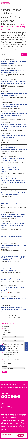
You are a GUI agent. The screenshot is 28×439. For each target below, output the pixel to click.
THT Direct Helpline (5, 406)
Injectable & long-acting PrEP (8, 79)
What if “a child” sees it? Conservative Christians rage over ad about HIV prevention (12, 169)
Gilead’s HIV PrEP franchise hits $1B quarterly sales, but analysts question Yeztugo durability (14, 115)
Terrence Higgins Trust (6, 437)
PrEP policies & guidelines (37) (12, 350)
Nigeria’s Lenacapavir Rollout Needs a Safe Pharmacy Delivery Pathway (13, 72)
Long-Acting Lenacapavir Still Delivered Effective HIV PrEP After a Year (12, 159)
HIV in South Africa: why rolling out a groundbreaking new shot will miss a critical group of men (13, 309)
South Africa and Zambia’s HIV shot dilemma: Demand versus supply (14, 62)
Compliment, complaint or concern (9, 431)
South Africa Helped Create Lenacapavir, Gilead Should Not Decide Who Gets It (12, 279)
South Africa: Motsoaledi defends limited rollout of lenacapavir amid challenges (13, 215)
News (5, 328)
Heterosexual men (5, 92)
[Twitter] (2, 396)
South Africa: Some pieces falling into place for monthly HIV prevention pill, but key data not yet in (14, 126)
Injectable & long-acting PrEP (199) (13, 345)
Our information (5, 432)
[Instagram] (18, 396)
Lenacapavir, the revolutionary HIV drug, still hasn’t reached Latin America (14, 105)
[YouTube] (15, 396)
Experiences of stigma (6, 166)
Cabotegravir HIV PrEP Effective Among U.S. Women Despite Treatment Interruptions (13, 82)
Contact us (3, 405)
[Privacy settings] (2, 436)
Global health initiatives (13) (11, 352)
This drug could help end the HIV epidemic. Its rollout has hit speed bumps (13, 194)
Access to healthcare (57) (11, 348)
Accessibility (4, 429)
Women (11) (7, 356)
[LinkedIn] (9, 396)
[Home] (7, 3)
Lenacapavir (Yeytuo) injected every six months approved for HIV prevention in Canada (12, 289)
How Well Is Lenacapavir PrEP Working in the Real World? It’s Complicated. (13, 299)
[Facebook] (12, 396)
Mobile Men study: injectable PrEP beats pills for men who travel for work (14, 95)
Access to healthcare (6, 102)
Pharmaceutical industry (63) (11, 346)
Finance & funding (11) (10, 354)
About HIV (7, 330)
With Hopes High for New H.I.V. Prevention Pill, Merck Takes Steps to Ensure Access (13, 203)
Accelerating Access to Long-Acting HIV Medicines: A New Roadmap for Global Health (12, 225)
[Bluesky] (5, 396)
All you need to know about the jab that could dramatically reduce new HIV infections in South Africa (12, 269)
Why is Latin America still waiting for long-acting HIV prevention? (13, 136)
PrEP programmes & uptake (8, 69)
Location (5, 366)
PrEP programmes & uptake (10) (12, 358)
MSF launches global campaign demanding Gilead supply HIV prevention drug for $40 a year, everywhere (13, 258)
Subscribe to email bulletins (7, 408)
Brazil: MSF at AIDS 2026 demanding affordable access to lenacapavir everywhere (14, 149)
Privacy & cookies (5, 434)
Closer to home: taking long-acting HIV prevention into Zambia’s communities (12, 237)
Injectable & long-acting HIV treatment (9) (14, 360)
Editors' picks (7, 332)
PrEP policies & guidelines (7, 59)
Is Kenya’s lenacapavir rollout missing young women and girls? (13, 246)
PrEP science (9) (8, 363)
